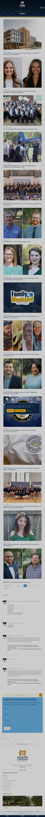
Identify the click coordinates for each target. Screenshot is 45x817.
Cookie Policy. (28, 407)
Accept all (10, 410)
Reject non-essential (20, 410)
